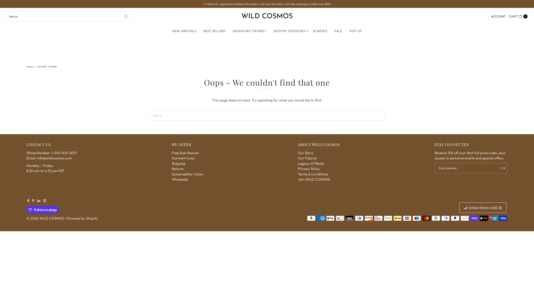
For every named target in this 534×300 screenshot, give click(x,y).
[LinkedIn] (38, 201)
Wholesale (180, 179)
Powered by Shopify (82, 218)
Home (29, 66)
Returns (178, 168)
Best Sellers (214, 31)
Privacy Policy (309, 168)
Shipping (178, 163)
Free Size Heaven (185, 153)
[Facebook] (28, 201)
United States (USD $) (485, 207)
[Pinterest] (33, 201)
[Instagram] (44, 201)
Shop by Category (289, 31)
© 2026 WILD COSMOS (45, 218)
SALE (338, 31)
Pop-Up (355, 31)
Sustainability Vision (187, 174)
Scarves (320, 31)
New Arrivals (184, 31)
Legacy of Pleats (311, 163)
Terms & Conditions (313, 174)
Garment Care (183, 158)
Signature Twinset (249, 31)
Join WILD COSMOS (314, 179)
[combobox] (68, 16)
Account (498, 16)
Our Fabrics (307, 158)
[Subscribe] (502, 168)
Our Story (306, 153)
